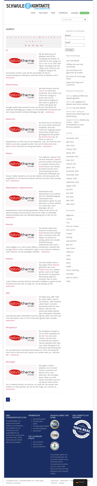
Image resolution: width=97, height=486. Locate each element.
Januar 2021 (70, 167)
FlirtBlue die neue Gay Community (74, 65)
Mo (41, 46)
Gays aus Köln (37, 444)
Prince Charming (72, 270)
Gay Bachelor (71, 241)
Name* (68, 35)
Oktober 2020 (71, 178)
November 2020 (72, 175)
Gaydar (41, 269)
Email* (68, 42)
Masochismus (12, 85)
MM (8, 293)
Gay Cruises (70, 248)
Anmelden (79, 13)
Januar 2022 (70, 153)
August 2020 (71, 186)
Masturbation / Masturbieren (19, 188)
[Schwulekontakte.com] (28, 5)
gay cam (69, 244)
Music (68, 263)
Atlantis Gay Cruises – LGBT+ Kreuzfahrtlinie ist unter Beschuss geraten (77, 123)
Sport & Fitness (72, 277)
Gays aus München (39, 447)
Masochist (10, 119)
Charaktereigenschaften (41, 426)
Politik (68, 266)
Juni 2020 (69, 193)
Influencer (70, 252)
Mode (68, 259)
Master (9, 153)
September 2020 (72, 182)
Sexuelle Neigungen (40, 428)
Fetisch (41, 91)
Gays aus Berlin (38, 442)
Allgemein (70, 215)
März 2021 (70, 160)
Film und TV (70, 230)
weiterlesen (10, 77)
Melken (9, 259)
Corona (69, 219)
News (53, 13)
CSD (68, 222)
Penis (47, 336)
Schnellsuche (63, 13)
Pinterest (54, 483)
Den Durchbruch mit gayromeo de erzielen (74, 71)
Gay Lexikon (43, 13)
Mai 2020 (69, 197)
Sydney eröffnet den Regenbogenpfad (77, 97)
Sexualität (70, 274)
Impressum (55, 481)
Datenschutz (64, 481)
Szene (49, 137)
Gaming (69, 237)
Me (33, 46)
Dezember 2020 (72, 171)
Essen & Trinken (72, 226)
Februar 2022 (71, 149)
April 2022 (70, 142)
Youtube (61, 483)
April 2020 (70, 200)
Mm (37, 46)
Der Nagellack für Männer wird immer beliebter (77, 103)
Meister (58, 159)
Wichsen (56, 265)
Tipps (68, 281)
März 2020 (70, 204)
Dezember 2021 (72, 156)
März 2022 (70, 145)
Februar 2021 (71, 164)
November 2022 (72, 138)
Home (33, 13)
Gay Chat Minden (72, 60)
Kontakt (72, 481)
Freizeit (69, 233)
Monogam (10, 362)
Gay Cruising (15, 435)
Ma (29, 46)
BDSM (44, 137)
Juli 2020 (69, 189)
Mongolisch (11, 327)
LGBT (68, 255)
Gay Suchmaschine (39, 419)
